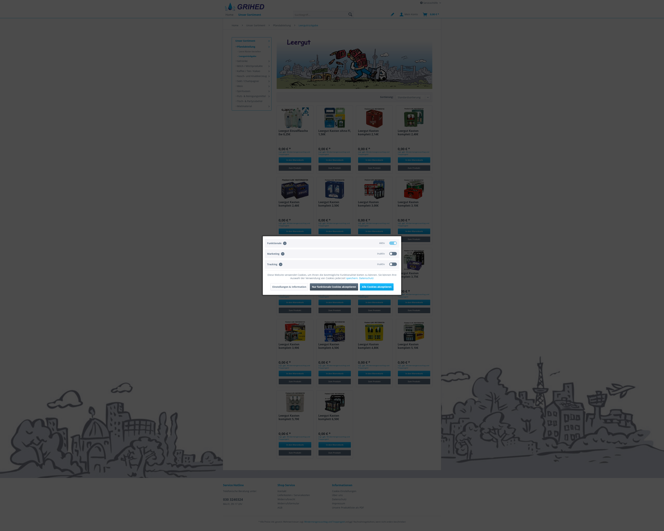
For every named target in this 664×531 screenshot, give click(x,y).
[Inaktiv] (393, 253)
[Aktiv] (393, 243)
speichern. (352, 278)
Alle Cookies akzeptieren (376, 286)
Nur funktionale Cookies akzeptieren (334, 286)
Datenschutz (366, 278)
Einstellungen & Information (289, 286)
